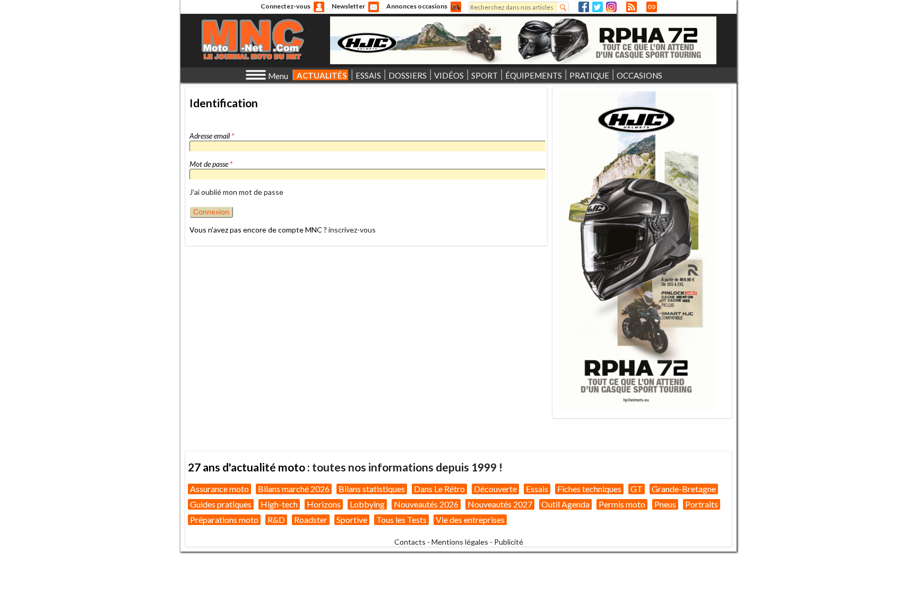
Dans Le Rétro (439, 489)
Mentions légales (459, 541)
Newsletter (348, 6)
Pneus (665, 504)
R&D (276, 519)
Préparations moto (224, 519)
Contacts (410, 541)
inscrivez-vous (352, 229)
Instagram (611, 7)
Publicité (508, 541)
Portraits (701, 504)
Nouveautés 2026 (426, 504)
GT (636, 489)
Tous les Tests (401, 519)
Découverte (495, 489)
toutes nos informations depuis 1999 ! (407, 467)
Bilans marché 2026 (294, 489)
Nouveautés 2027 (500, 504)
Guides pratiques (221, 504)
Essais (537, 489)
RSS (631, 7)
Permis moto (622, 504)
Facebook (583, 7)
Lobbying (367, 504)
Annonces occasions (416, 6)
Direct (651, 7)
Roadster (310, 519)
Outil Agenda (565, 504)
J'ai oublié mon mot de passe (236, 191)
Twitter (597, 7)
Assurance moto (219, 489)
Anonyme (319, 7)
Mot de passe (210, 163)
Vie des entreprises (470, 519)
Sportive (351, 519)
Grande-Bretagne (684, 489)
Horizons (324, 504)
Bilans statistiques (372, 489)
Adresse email (211, 135)
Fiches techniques (589, 489)
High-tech (279, 504)
